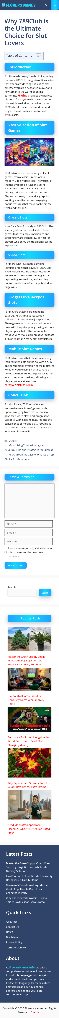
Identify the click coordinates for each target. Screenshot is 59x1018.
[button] (46, 5)
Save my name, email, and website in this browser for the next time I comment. (30, 552)
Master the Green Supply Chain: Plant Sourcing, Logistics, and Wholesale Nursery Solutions (26, 660)
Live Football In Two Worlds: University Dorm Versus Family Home (26, 700)
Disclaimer (12, 937)
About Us (11, 921)
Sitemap (36, 1012)
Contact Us (12, 927)
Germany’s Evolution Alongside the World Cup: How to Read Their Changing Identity (28, 741)
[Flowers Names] (19, 5)
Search (12, 587)
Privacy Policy (14, 942)
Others (13, 440)
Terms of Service (16, 947)
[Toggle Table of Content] (37, 55)
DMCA (9, 932)
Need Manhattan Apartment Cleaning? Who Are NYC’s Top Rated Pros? (29, 828)
